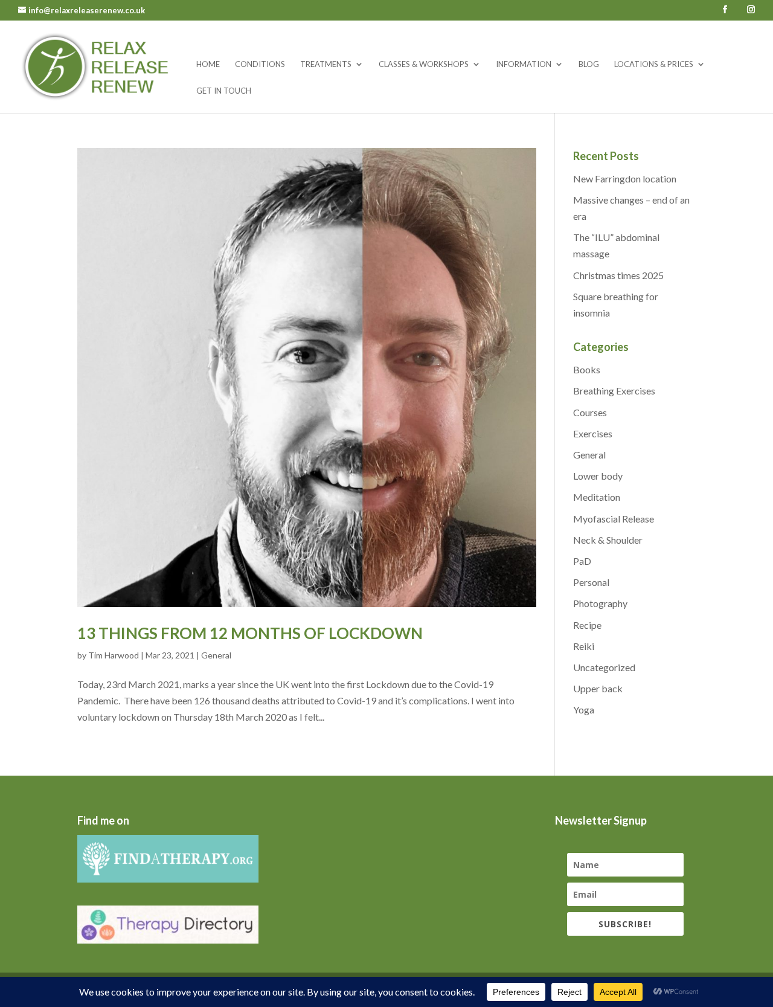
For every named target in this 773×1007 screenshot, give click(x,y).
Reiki (583, 646)
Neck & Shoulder (608, 539)
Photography (600, 603)
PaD (582, 561)
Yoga (583, 709)
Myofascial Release (613, 518)
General (216, 655)
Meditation (596, 497)
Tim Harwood (113, 655)
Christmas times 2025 (618, 275)
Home (208, 64)
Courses (590, 412)
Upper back (598, 688)
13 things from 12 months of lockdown (250, 633)
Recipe (587, 625)
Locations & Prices (653, 64)
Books (586, 369)
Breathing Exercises (614, 390)
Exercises (592, 433)
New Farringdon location (624, 178)
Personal (591, 582)
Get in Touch (223, 90)
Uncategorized (604, 667)
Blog (589, 64)
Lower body (598, 475)
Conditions (260, 64)
